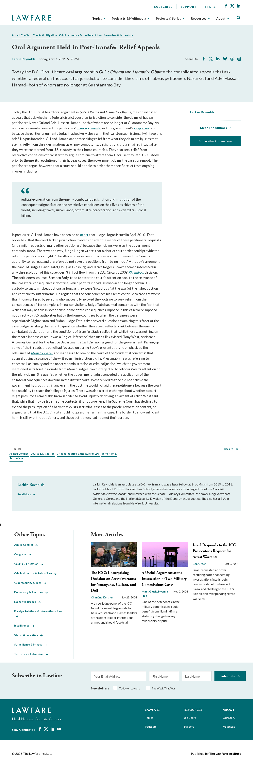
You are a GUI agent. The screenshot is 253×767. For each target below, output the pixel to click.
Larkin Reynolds (23, 59)
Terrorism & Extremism (118, 35)
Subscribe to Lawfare (215, 141)
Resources (198, 18)
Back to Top (231, 448)
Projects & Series (168, 18)
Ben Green (199, 563)
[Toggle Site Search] (239, 18)
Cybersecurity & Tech (29, 582)
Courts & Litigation (45, 35)
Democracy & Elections (29, 592)
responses (141, 128)
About (221, 18)
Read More (24, 494)
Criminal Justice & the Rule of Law (80, 35)
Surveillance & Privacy (29, 644)
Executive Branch (26, 601)
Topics (97, 18)
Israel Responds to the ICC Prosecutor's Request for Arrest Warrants (214, 551)
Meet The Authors (213, 128)
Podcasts (151, 726)
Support (189, 6)
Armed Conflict (21, 35)
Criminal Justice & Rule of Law (34, 573)
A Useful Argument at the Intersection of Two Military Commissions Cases (164, 578)
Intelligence (23, 625)
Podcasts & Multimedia (129, 18)
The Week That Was (163, 688)
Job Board (190, 717)
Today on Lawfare (129, 688)
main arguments (89, 128)
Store (210, 6)
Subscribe (163, 6)
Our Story (229, 717)
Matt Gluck (149, 591)
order (84, 235)
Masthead (229, 726)
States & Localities (27, 635)
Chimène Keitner (102, 597)
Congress (21, 554)
